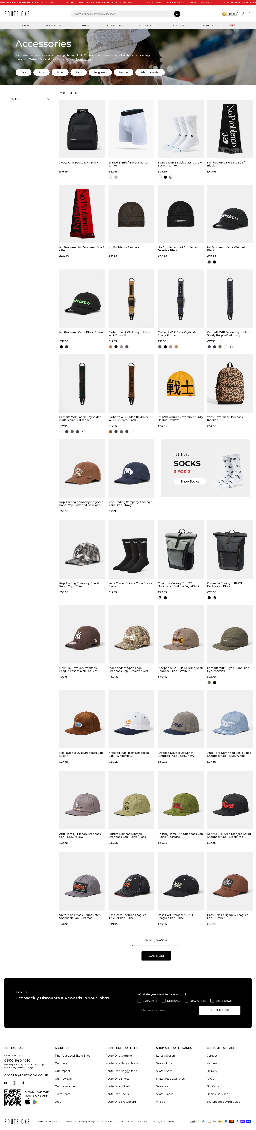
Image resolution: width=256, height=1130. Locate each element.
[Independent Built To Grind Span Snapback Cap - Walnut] (181, 634)
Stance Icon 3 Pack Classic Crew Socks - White (180, 164)
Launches (178, 25)
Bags (41, 72)
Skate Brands (164, 1094)
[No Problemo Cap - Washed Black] (230, 214)
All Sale (160, 1101)
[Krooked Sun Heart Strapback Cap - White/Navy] (131, 719)
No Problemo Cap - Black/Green (81, 332)
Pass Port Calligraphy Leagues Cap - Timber (227, 917)
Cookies (68, 1121)
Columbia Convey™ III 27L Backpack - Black (225, 585)
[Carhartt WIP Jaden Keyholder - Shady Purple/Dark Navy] (230, 298)
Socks (60, 72)
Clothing (84, 25)
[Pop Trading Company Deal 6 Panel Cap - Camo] (82, 549)
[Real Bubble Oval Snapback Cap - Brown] (82, 719)
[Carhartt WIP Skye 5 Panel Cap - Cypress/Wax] (230, 634)
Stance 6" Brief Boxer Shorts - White (129, 164)
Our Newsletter (65, 1086)
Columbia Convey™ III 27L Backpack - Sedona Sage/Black (179, 585)
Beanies (123, 72)
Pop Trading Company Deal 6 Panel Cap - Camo (79, 585)
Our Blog (61, 1063)
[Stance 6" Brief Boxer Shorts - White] (131, 129)
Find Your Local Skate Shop (73, 1055)
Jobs (58, 1101)
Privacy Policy (87, 1121)
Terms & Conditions (47, 1121)
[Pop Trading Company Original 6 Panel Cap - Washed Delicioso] (82, 468)
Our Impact (62, 1071)
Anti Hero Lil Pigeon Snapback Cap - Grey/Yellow (80, 835)
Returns (212, 1063)
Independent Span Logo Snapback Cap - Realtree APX (129, 669)
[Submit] (177, 14)
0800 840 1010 (17, 1060)
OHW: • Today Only (72, 2)
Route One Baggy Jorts (121, 1071)
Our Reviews (63, 1078)
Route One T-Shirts (118, 1086)
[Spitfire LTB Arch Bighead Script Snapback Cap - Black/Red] (230, 800)
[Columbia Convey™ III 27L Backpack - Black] (230, 549)
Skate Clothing (165, 1063)
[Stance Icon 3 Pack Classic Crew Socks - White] (181, 129)
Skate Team (62, 1094)
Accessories (114, 25)
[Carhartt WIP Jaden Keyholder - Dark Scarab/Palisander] (82, 383)
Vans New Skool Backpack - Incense (226, 419)
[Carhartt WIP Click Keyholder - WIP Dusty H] (131, 298)
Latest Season (165, 1055)
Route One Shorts (117, 1078)
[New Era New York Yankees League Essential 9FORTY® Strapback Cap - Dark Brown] (82, 634)
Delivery (212, 1071)
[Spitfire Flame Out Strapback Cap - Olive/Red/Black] (181, 800)
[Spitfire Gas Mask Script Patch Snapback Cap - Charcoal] (82, 881)
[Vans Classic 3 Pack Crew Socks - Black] (131, 549)
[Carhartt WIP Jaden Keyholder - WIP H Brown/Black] (131, 383)
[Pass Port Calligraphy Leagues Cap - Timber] (230, 881)
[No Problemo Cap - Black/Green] (82, 298)
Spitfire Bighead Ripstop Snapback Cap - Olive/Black (127, 835)
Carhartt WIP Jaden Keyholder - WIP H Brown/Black (130, 419)
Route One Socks (117, 1094)
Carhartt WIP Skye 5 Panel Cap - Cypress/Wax (229, 669)
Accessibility (107, 1121)
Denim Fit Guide (217, 1094)
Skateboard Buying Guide (223, 1101)
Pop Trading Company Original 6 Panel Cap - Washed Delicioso (81, 504)
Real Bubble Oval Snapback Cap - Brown (82, 754)
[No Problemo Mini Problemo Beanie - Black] (181, 214)
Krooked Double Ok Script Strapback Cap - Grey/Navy (176, 754)
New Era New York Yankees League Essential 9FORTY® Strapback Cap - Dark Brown (78, 669)
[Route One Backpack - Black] (82, 129)
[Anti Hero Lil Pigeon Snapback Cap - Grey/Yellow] (82, 800)
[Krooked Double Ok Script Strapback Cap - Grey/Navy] (181, 719)
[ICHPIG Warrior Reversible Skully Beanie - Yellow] (181, 383)
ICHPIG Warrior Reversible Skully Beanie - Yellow (180, 419)
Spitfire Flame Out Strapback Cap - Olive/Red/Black (180, 835)
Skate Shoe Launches (170, 1078)
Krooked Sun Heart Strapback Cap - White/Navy (129, 754)
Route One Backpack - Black (78, 162)
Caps (23, 72)
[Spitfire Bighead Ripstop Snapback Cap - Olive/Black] (131, 800)
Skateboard (147, 25)
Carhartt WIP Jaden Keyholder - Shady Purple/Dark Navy (228, 334)
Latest (25, 25)
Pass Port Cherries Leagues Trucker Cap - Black (127, 917)
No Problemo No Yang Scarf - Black (227, 164)
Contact (212, 1055)
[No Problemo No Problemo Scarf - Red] (82, 214)
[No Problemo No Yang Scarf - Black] (230, 129)
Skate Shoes (53, 25)
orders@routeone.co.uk (26, 1075)
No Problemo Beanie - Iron (127, 247)
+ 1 (231, 347)
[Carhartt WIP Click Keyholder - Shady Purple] (181, 298)
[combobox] (126, 13)
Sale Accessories (150, 72)
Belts (79, 72)
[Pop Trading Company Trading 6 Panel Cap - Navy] (131, 468)
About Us (207, 25)
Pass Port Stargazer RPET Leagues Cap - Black (175, 917)
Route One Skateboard (121, 1101)
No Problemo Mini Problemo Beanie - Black (177, 249)
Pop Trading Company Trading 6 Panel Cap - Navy (130, 504)
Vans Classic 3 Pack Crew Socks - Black (131, 585)
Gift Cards (213, 1086)
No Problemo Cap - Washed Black (226, 249)
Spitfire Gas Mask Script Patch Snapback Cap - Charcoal (80, 917)
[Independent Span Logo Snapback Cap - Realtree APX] (131, 634)
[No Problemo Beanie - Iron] (131, 214)
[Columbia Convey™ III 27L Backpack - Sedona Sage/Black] (181, 549)
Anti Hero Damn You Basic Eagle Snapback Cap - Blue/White (229, 754)
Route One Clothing (119, 1055)
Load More (156, 956)
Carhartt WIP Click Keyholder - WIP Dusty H (129, 334)
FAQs (210, 1078)
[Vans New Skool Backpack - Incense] (230, 383)
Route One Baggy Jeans (122, 1063)
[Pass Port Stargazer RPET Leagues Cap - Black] (181, 881)
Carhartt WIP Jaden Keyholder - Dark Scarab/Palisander (81, 419)
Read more (83, 59)
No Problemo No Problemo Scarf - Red (81, 249)
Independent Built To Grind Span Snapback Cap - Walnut (180, 669)
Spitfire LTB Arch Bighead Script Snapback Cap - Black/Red (229, 835)
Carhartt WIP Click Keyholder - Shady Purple (179, 334)
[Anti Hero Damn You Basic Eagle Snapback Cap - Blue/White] (230, 719)
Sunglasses (100, 72)
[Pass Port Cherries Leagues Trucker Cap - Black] (131, 881)
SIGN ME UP (219, 1010)
